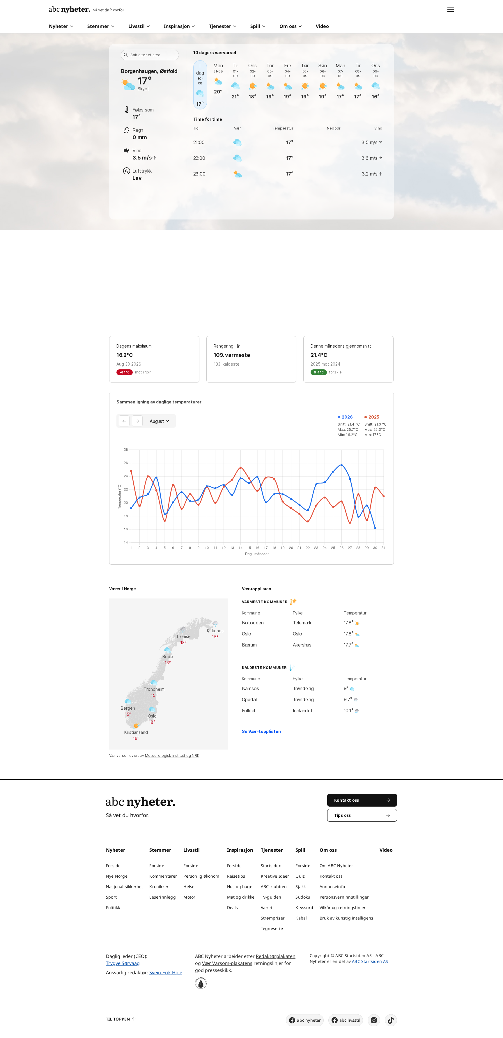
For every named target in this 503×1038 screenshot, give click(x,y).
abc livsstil (349, 1020)
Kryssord (304, 907)
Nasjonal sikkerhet (124, 886)
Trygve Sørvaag (123, 963)
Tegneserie (272, 928)
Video (322, 26)
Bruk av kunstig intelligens (346, 918)
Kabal (301, 918)
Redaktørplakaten (275, 956)
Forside (113, 865)
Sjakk (300, 886)
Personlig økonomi (201, 876)
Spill (255, 26)
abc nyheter (309, 1020)
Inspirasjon (177, 26)
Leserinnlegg (162, 897)
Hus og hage (239, 886)
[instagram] (374, 1020)
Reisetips (236, 876)
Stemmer (98, 26)
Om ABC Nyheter (336, 865)
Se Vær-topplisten (261, 731)
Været (266, 907)
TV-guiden (271, 897)
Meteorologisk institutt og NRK (172, 755)
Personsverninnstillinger (344, 897)
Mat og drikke (241, 897)
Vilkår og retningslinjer (343, 907)
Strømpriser (273, 918)
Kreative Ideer (275, 876)
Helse (188, 886)
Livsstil (136, 26)
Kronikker (159, 886)
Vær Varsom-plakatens (227, 963)
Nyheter (58, 26)
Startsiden (271, 865)
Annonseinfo (332, 886)
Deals (232, 907)
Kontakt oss (331, 876)
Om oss (288, 26)
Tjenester (220, 26)
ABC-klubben (274, 886)
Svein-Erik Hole (165, 972)
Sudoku (302, 897)
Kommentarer (163, 876)
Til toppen (118, 1019)
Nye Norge (116, 876)
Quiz (300, 876)
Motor (189, 897)
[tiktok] (391, 1020)
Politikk (113, 907)
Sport (111, 897)
